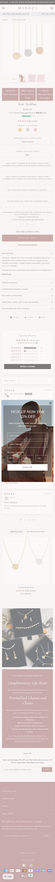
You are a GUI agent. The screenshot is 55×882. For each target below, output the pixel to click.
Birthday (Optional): (16, 452)
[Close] (50, 403)
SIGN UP (27, 467)
